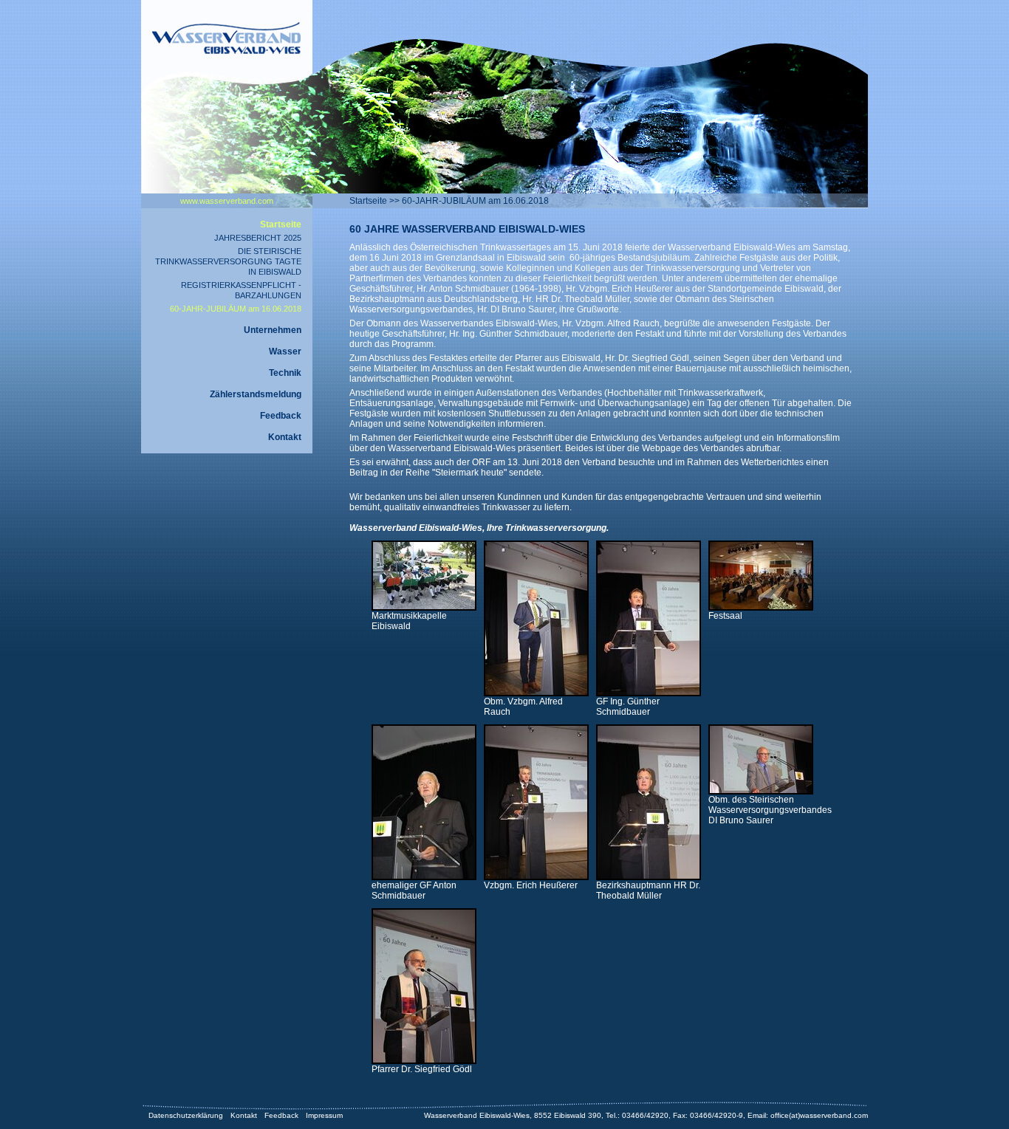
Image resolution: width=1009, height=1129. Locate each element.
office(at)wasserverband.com (819, 1115)
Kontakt (284, 437)
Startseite (368, 201)
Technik (285, 373)
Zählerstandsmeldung (255, 394)
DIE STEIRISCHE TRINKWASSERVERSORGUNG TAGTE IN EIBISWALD (228, 261)
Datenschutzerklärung (185, 1115)
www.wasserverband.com (226, 200)
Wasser (285, 351)
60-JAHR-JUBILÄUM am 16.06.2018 (475, 201)
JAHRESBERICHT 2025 (257, 237)
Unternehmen (272, 330)
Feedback (280, 416)
